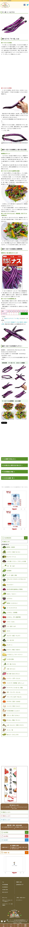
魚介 (18, 926)
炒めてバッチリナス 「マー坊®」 (12, 318)
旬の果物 (6, 836)
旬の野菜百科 (7, 538)
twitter (27, 5)
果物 (11, 926)
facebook (24, 5)
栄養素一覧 (6, 852)
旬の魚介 (6, 840)
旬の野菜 (6, 832)
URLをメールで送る (17, 923)
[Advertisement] (14, 69)
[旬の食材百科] (5, 7)
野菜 (3, 926)
